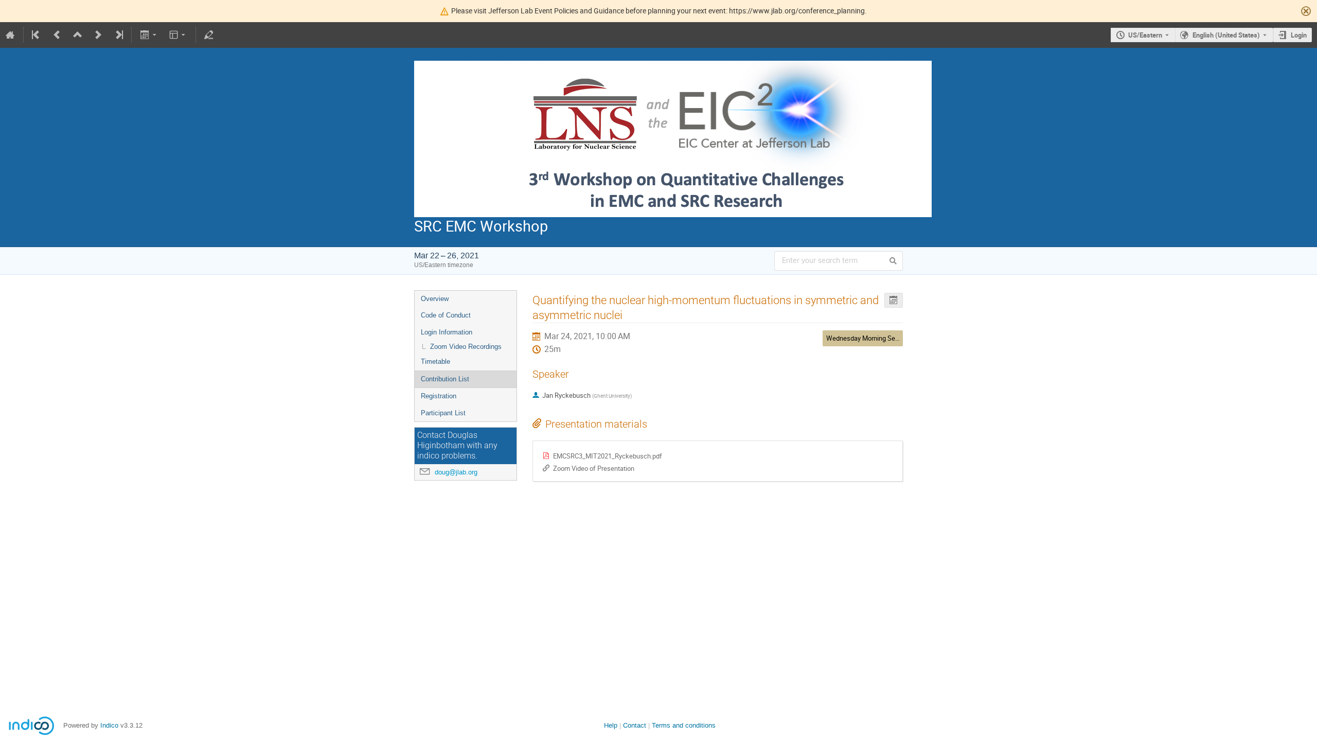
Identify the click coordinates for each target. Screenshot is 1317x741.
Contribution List (445, 379)
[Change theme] (178, 35)
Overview (435, 299)
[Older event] (57, 35)
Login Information (446, 332)
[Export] (149, 35)
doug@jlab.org (456, 472)
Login (1299, 35)
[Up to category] (77, 35)
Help (610, 725)
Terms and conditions (684, 725)
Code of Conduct (446, 315)
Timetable (435, 361)
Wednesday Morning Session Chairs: (879, 338)
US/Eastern (1145, 35)
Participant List (443, 413)
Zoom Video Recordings (466, 346)
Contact (634, 725)
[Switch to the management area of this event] (209, 35)
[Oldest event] (36, 35)
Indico (109, 725)
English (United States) (1226, 35)
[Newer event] (98, 35)
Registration (438, 396)
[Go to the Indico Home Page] (10, 35)
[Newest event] (118, 35)
